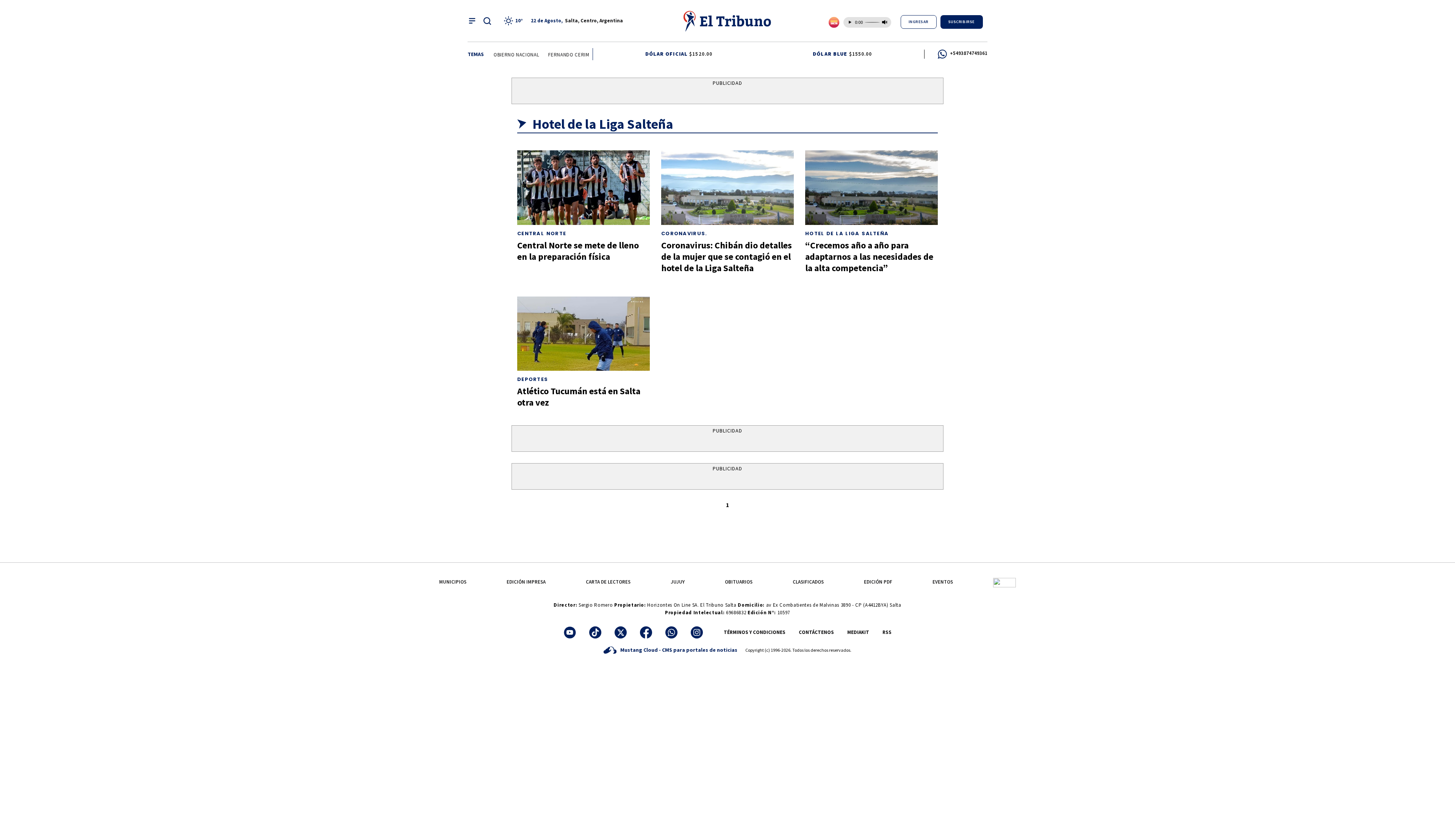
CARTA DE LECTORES (608, 582)
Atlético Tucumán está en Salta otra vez (578, 396)
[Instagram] (697, 632)
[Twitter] (621, 632)
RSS (887, 632)
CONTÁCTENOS (816, 632)
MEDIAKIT (858, 632)
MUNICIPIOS (452, 582)
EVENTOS (942, 582)
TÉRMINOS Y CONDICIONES (754, 632)
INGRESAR (919, 21)
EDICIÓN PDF (878, 582)
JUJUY (678, 582)
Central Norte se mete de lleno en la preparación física (578, 250)
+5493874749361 (968, 53)
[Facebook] (646, 632)
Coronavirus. (684, 233)
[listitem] (514, 20)
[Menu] (472, 20)
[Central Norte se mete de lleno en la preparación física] (583, 187)
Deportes (532, 379)
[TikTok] (595, 632)
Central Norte (541, 233)
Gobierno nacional (507, 55)
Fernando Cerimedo (566, 55)
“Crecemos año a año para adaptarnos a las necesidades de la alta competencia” (869, 256)
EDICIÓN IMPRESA (526, 582)
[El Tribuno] (727, 21)
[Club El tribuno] (1004, 582)
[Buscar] (487, 20)
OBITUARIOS (739, 582)
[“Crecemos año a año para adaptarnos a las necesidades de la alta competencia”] (871, 187)
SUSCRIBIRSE (961, 21)
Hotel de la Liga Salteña (847, 233)
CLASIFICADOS (808, 582)
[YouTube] (570, 632)
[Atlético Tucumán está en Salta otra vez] (583, 334)
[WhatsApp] (671, 632)
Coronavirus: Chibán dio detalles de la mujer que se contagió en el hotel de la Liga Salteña (726, 256)
